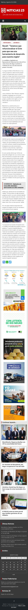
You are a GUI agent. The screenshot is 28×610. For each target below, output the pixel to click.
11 (6, 565)
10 (3, 565)
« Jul (13, 574)
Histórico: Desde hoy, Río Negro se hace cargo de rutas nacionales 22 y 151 (14, 489)
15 (21, 565)
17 (3, 567)
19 (10, 567)
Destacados (7, 42)
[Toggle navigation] (3, 21)
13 (14, 565)
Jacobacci (16, 42)
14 (17, 565)
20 (14, 567)
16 (25, 565)
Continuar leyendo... (9, 422)
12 (10, 565)
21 (17, 567)
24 (3, 569)
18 (6, 567)
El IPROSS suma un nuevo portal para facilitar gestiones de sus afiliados (12, 513)
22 (21, 567)
